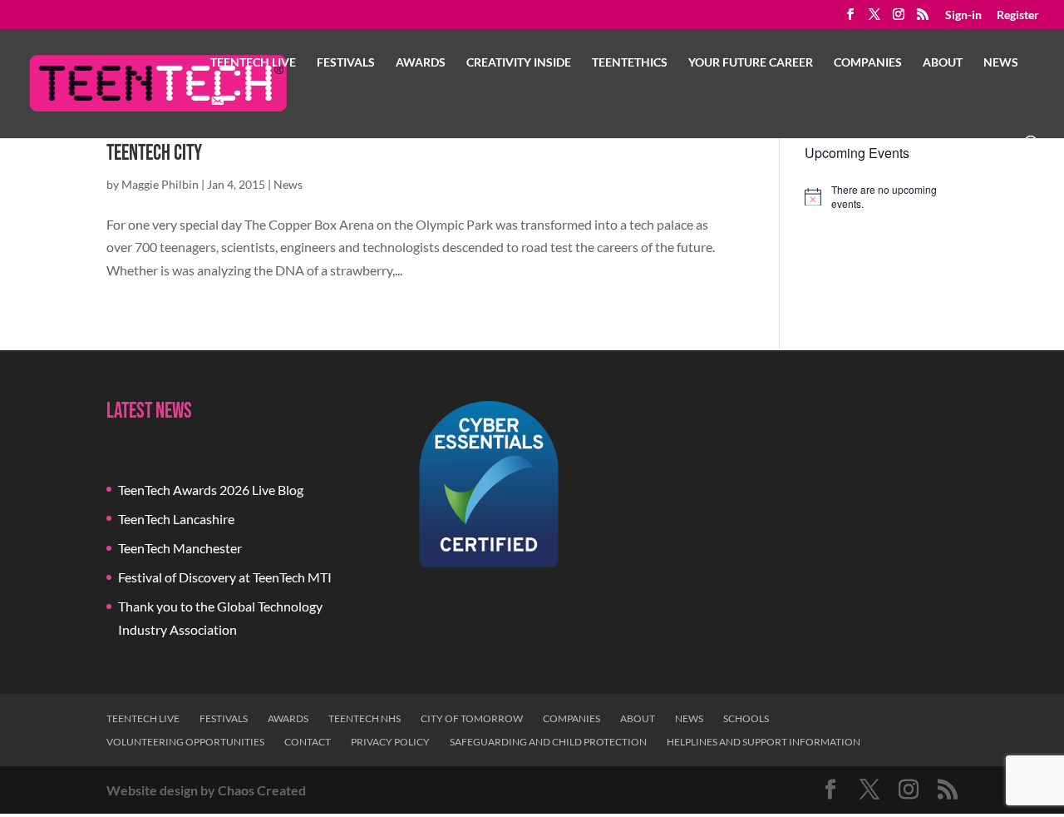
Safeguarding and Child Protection (548, 741)
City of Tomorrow (472, 718)
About (943, 63)
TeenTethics (629, 63)
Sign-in (963, 15)
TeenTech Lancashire (176, 519)
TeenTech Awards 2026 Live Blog (210, 490)
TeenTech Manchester (180, 548)
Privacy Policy (390, 741)
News (1000, 63)
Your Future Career (750, 63)
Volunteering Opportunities (185, 741)
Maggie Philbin (160, 184)
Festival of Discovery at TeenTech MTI (225, 577)
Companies (868, 63)
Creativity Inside (518, 63)
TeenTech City (154, 153)
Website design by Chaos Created (206, 790)
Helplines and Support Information (763, 741)
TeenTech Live (253, 63)
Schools (746, 718)
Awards (421, 63)
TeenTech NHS (364, 718)
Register (1018, 15)
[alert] (881, 196)
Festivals (346, 63)
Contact (307, 741)
